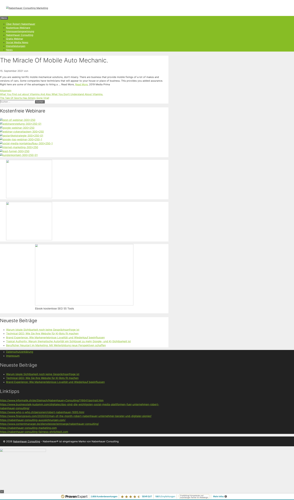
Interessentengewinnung (20, 31)
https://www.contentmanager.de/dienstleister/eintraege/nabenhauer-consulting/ (49, 423)
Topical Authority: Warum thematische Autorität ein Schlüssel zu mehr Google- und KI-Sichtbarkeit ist (68, 341)
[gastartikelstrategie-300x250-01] (21, 135)
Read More (81, 84)
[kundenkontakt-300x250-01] (19, 155)
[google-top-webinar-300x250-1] (21, 139)
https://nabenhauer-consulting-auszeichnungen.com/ (33, 420)
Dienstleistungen (15, 46)
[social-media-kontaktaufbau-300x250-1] (26, 143)
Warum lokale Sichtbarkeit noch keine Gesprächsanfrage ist (42, 329)
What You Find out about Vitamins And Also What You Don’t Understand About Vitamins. (51, 94)
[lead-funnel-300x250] (14, 151)
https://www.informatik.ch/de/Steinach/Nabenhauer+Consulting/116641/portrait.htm (52, 400)
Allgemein (5, 90)
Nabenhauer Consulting (19, 35)
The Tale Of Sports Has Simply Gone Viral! (24, 97)
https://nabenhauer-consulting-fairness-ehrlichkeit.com (34, 431)
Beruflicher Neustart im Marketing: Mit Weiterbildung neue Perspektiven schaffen (56, 345)
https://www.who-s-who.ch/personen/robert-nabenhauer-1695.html (42, 412)
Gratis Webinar (14, 38)
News (9, 49)
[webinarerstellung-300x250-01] (20, 123)
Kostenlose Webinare (18, 27)
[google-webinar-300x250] (17, 127)
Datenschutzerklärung (19, 351)
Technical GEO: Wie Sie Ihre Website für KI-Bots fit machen (42, 333)
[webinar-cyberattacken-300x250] (22, 131)
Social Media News (17, 42)
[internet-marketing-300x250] (19, 147)
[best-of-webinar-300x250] (17, 120)
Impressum (13, 355)
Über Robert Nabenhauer (20, 23)
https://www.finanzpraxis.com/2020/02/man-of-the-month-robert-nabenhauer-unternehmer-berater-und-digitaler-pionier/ (75, 416)
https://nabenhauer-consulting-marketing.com (28, 427)
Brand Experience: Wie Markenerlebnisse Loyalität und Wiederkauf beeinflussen (55, 337)
